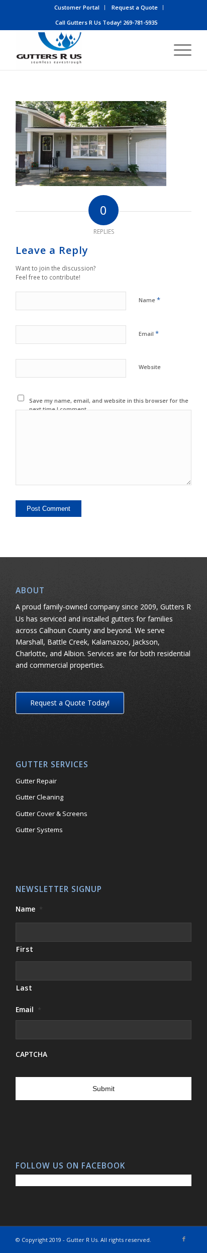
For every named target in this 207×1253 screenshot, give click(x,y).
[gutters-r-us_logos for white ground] (86, 50)
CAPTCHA (31, 1054)
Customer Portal (76, 7)
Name (149, 299)
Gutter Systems (39, 829)
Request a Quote (135, 7)
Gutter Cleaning (39, 796)
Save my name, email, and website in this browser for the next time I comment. (108, 405)
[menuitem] (77, 7)
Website (150, 367)
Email (149, 333)
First (24, 949)
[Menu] (177, 50)
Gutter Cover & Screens (51, 813)
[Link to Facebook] (183, 1238)
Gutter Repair (36, 780)
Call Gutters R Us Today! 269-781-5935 (106, 22)
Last (24, 988)
